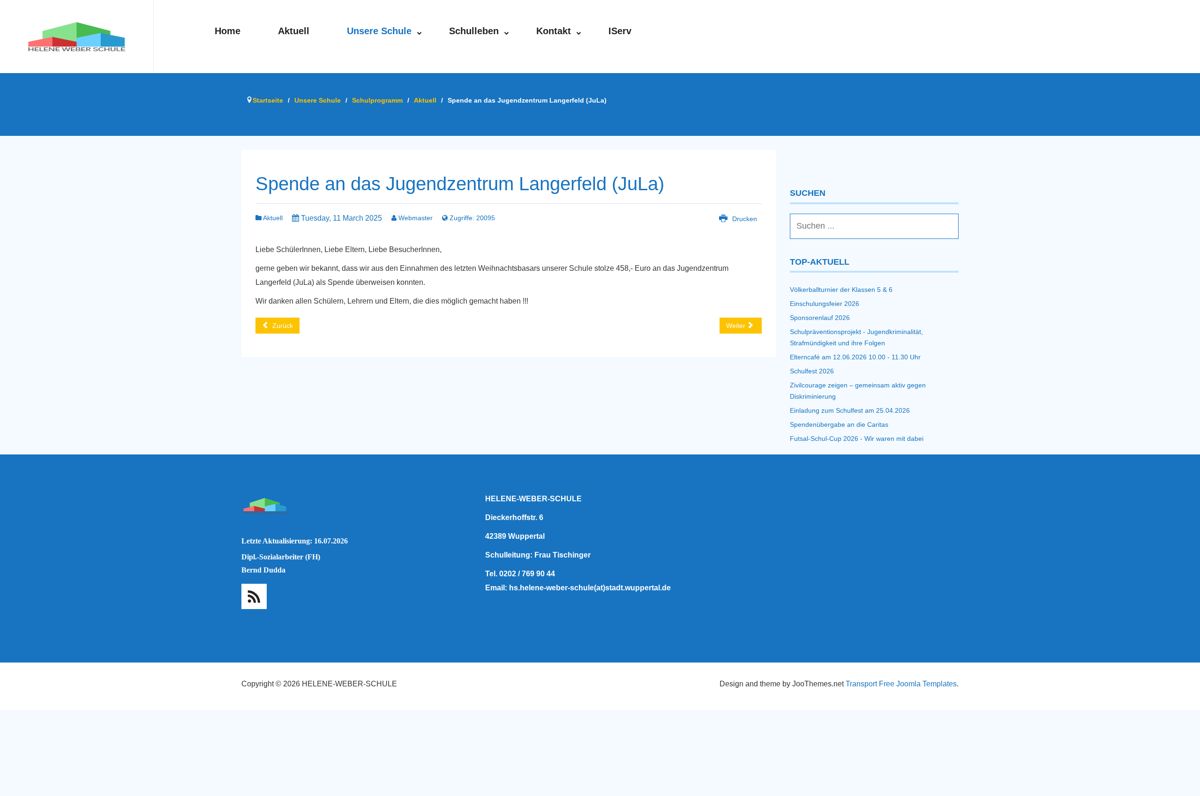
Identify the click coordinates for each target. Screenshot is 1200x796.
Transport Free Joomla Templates (901, 684)
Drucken (743, 219)
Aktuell (272, 218)
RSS (254, 596)
